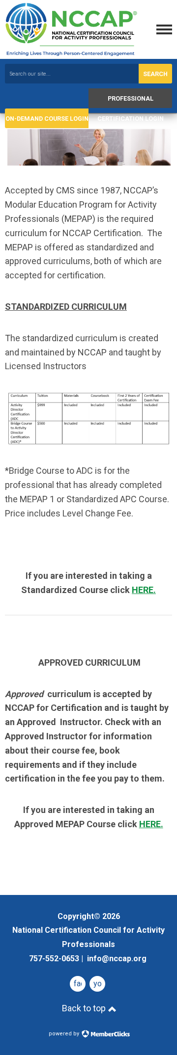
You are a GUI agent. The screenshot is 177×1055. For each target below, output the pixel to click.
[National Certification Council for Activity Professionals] (71, 54)
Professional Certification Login (130, 101)
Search (155, 74)
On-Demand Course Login (46, 118)
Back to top (85, 1008)
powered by (65, 1033)
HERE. (144, 590)
